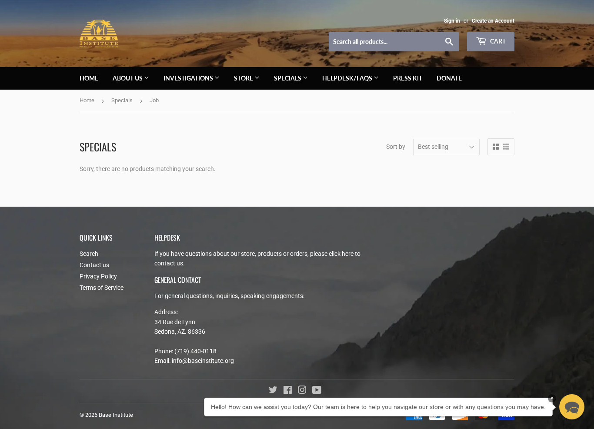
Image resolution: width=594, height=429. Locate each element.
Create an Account (493, 21)
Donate (449, 78)
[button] (571, 406)
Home (89, 78)
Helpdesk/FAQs (348, 78)
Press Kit (407, 78)
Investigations (189, 78)
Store (244, 78)
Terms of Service (101, 287)
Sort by (395, 146)
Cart (497, 41)
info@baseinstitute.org (203, 360)
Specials (288, 78)
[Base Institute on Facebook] (287, 391)
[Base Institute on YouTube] (316, 391)
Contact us (94, 264)
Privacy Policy (98, 276)
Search (89, 253)
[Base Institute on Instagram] (302, 391)
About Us (128, 78)
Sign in (452, 21)
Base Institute (116, 415)
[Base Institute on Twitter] (273, 391)
